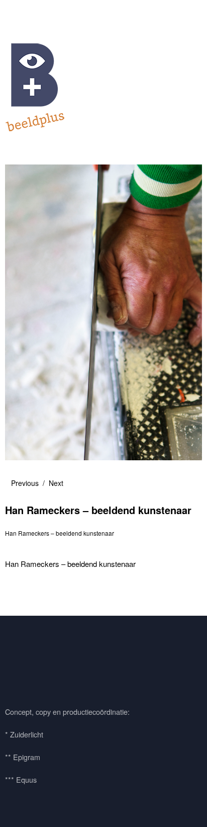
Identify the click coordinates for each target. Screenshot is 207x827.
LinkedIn (71, 658)
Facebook (17, 658)
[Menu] (17, 12)
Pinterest (44, 658)
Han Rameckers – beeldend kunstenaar (59, 533)
